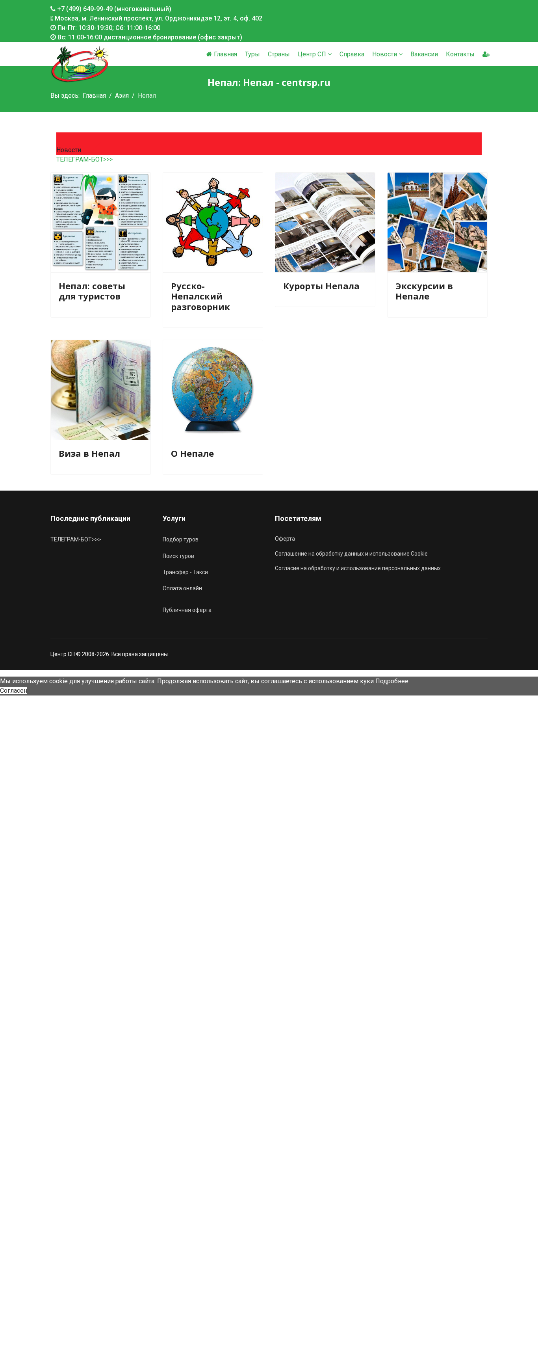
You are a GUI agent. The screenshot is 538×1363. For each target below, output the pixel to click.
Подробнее (391, 681)
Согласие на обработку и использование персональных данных (358, 568)
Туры (252, 54)
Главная (224, 54)
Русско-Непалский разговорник (200, 296)
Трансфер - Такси (185, 572)
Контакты (460, 54)
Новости (384, 54)
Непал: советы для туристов (92, 291)
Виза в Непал (89, 453)
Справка (351, 54)
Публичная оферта (187, 610)
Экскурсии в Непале (424, 291)
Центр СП (312, 54)
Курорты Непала (321, 286)
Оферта (285, 539)
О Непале (192, 453)
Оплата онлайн (182, 588)
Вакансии (424, 54)
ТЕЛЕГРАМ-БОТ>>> (84, 159)
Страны (279, 54)
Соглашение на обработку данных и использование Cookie (351, 553)
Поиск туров (178, 556)
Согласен (13, 690)
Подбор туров (181, 539)
